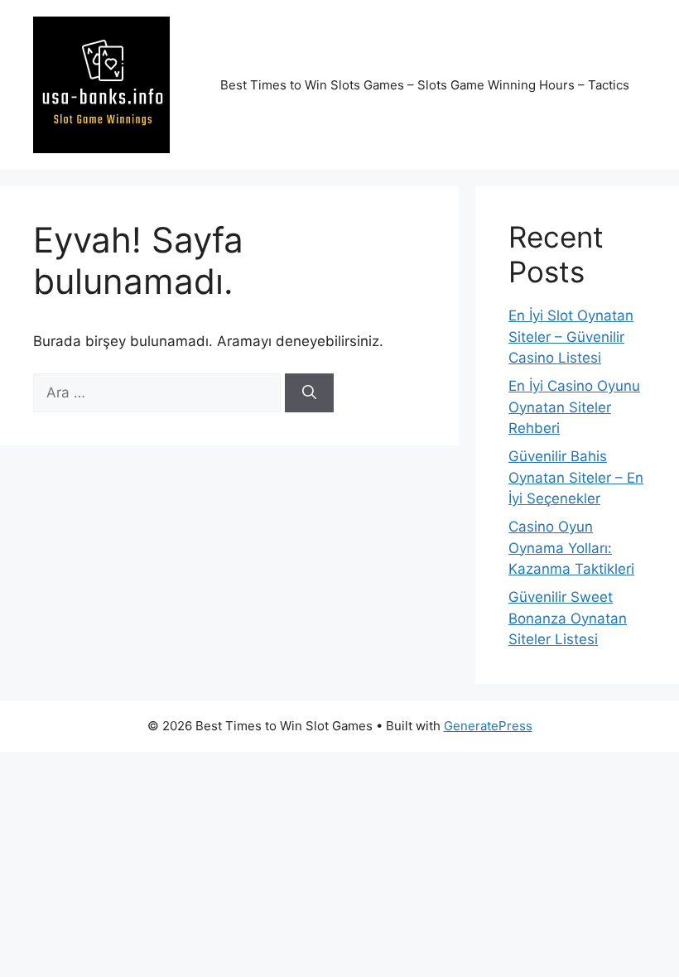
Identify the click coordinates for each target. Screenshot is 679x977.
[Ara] (309, 393)
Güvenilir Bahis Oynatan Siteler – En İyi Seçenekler (575, 477)
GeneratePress (488, 726)
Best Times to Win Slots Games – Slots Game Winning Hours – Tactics (424, 85)
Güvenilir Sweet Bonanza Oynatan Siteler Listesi (567, 618)
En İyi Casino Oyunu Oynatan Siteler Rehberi (574, 407)
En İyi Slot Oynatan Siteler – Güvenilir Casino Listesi (570, 336)
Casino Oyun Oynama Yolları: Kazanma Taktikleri (571, 547)
